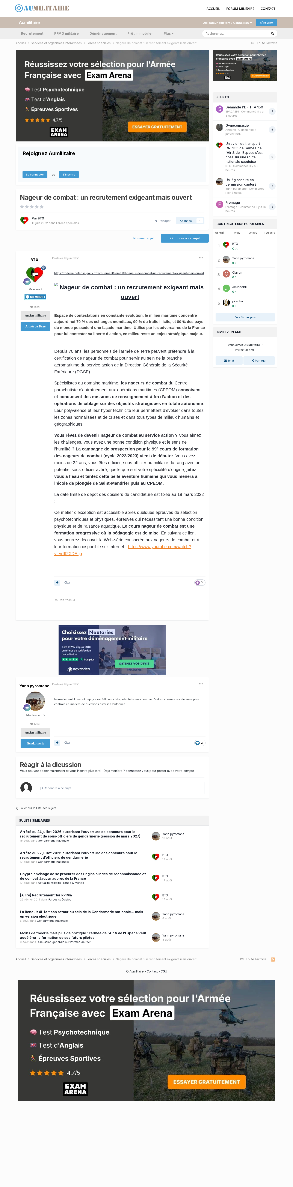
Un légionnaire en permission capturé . (241, 182)
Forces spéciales (67, 223)
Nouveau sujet (143, 238)
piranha (237, 301)
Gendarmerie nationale (53, 840)
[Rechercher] (272, 33)
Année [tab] (253, 232)
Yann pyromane (34, 686)
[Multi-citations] (57, 583)
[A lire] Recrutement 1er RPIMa (46, 895)
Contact (152, 971)
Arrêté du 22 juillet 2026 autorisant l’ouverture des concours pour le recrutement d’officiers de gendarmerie (78, 855)
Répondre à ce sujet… (58, 788)
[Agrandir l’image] (129, 291)
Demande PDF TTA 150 (244, 107)
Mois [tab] (237, 232)
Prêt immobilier (140, 33)
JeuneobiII (239, 287)
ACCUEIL (213, 9)
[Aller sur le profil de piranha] (226, 302)
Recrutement (32, 33)
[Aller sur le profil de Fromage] (219, 204)
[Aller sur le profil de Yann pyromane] (35, 701)
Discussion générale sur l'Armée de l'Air (64, 942)
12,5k (36, 723)
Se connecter (35, 174)
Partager (164, 220)
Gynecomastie (237, 125)
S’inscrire (266, 22)
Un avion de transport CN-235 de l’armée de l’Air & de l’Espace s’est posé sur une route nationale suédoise (244, 152)
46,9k (36, 306)
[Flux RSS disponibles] (273, 960)
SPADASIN (232, 111)
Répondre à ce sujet (185, 238)
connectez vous (137, 771)
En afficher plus (245, 317)
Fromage (232, 202)
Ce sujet (256, 33)
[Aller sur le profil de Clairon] (226, 274)
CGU (164, 971)
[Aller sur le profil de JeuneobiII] (226, 288)
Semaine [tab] (221, 232)
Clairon (237, 272)
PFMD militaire (66, 33)
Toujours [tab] (269, 232)
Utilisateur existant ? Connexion (226, 22)
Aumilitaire (29, 22)
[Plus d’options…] (201, 258)
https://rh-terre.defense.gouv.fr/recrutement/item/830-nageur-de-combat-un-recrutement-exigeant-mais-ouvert (129, 273)
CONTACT (268, 9)
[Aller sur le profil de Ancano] (219, 127)
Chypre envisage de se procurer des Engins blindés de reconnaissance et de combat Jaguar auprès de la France (83, 876)
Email (230, 360)
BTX (41, 218)
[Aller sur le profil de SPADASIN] (219, 109)
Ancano (230, 129)
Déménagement (103, 33)
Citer (67, 582)
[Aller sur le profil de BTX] (24, 220)
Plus (167, 33)
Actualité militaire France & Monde (61, 882)
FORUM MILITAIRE (240, 9)
